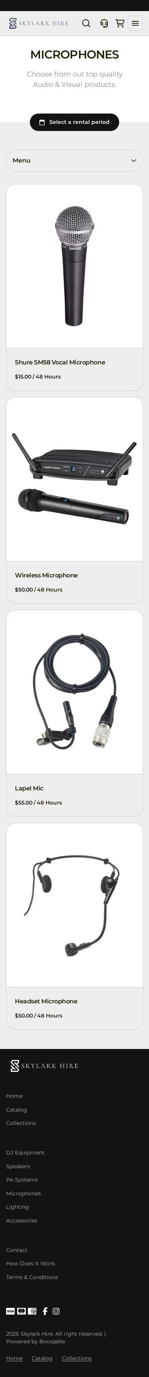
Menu (22, 160)
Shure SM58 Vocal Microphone (60, 362)
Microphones (23, 1193)
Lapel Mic (29, 788)
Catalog (16, 1109)
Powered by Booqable (35, 1341)
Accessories (21, 1220)
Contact (17, 1250)
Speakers (18, 1166)
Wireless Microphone (46, 575)
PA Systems (22, 1179)
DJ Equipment (25, 1152)
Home (14, 1095)
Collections (21, 1123)
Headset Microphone (46, 1001)
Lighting (17, 1206)
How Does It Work (30, 1263)
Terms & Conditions (32, 1277)
